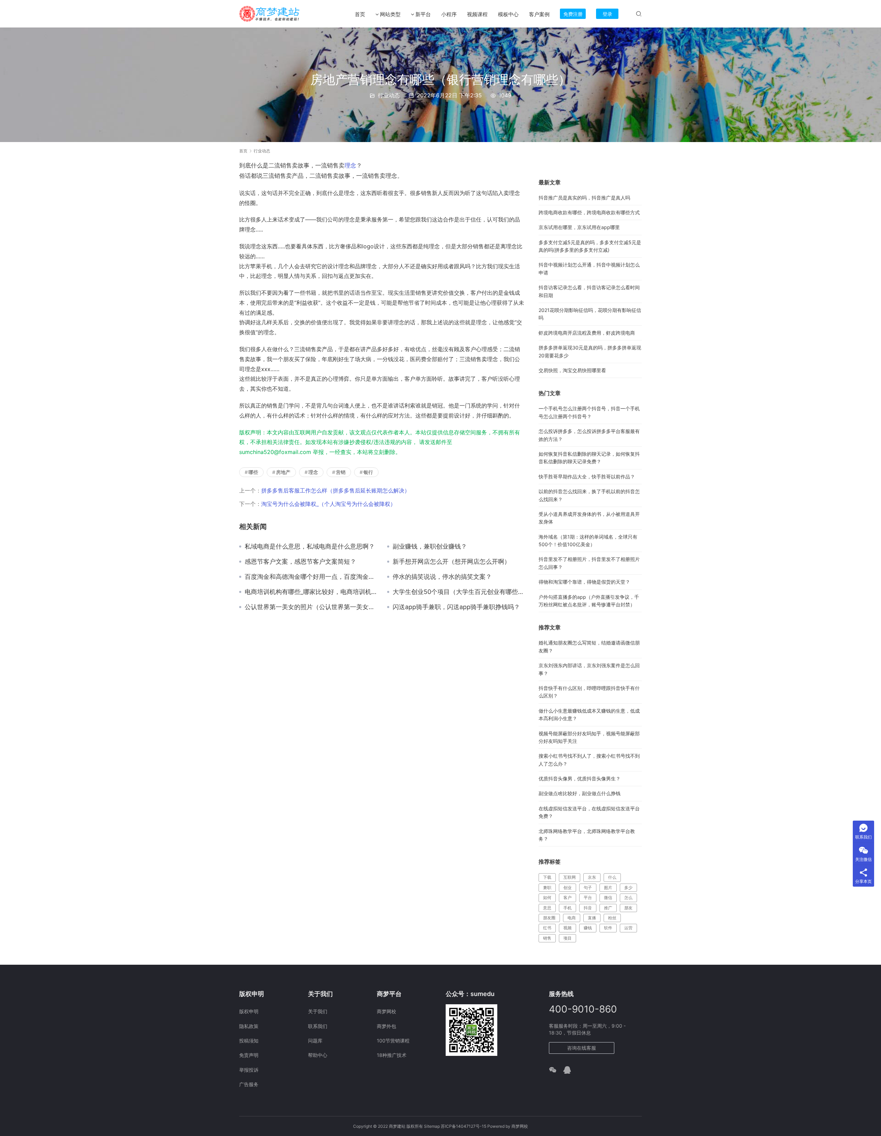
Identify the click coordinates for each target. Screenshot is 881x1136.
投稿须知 (248, 1040)
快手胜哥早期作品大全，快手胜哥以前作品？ (587, 476)
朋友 (628, 907)
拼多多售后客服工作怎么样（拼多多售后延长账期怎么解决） (335, 490)
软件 (608, 927)
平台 (588, 897)
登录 (607, 14)
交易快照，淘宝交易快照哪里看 (572, 370)
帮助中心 (317, 1055)
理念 (350, 165)
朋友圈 (549, 917)
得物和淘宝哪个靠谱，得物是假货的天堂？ (584, 582)
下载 (547, 877)
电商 (571, 917)
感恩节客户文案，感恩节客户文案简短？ (300, 561)
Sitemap (432, 1126)
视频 (567, 927)
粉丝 (612, 917)
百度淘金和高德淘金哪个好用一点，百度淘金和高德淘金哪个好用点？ (311, 576)
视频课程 (477, 14)
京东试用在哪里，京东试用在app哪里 (579, 227)
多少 (628, 887)
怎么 (628, 897)
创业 (567, 887)
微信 (608, 897)
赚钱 (588, 927)
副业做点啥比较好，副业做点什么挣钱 (579, 793)
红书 (547, 927)
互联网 (569, 877)
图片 (608, 887)
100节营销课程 (393, 1040)
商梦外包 (386, 1026)
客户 (567, 897)
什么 (612, 877)
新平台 (423, 14)
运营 (628, 927)
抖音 (588, 907)
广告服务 (248, 1084)
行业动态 (389, 95)
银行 (368, 472)
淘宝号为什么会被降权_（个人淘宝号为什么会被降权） (328, 503)
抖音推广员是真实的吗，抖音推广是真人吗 (584, 198)
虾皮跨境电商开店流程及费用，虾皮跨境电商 (587, 333)
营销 (341, 472)
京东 (592, 877)
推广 (608, 907)
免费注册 (573, 14)
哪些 (253, 472)
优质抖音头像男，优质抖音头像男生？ (579, 778)
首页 (360, 14)
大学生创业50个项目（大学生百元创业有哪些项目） (459, 591)
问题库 (315, 1040)
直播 (592, 917)
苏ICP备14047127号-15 (463, 1126)
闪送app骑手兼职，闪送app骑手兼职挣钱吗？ (456, 607)
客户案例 (539, 14)
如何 (547, 897)
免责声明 (248, 1055)
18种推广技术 (391, 1055)
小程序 (449, 14)
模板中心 (508, 14)
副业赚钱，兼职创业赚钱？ (430, 546)
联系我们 (317, 1026)
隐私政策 (248, 1026)
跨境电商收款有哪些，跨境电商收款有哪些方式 (589, 212)
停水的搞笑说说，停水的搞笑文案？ (442, 576)
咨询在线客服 (581, 1048)
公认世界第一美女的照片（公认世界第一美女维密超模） (311, 607)
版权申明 (248, 1011)
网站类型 (390, 14)
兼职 (547, 887)
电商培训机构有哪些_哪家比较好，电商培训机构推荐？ (311, 591)
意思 (547, 907)
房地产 (283, 472)
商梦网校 (386, 1011)
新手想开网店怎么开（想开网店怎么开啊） (451, 561)
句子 (588, 887)
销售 (547, 938)
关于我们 (317, 1011)
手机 (567, 907)
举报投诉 (248, 1070)
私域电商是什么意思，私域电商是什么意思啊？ (310, 546)
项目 (567, 938)
